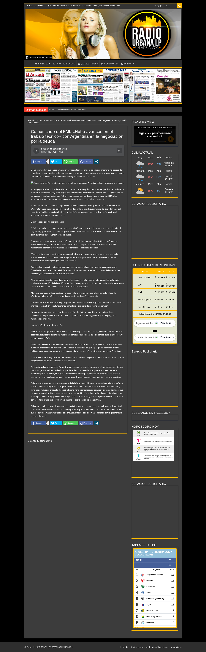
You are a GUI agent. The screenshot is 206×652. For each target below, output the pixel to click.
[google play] (161, 6)
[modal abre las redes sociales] (96, 161)
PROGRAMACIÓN (111, 64)
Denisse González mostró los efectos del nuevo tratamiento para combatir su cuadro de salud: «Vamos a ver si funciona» (98, 109)
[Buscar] (179, 5)
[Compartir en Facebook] (38, 161)
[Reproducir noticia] (36, 151)
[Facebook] (155, 6)
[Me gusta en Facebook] (86, 161)
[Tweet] (56, 161)
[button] (178, 85)
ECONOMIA (42, 120)
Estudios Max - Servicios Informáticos (165, 647)
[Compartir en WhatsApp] (70, 161)
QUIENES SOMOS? (89, 64)
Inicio (32, 120)
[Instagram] (158, 6)
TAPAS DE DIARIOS (65, 64)
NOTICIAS (43, 64)
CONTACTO (129, 64)
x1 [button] (119, 150)
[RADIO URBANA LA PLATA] (103, 34)
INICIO (30, 63)
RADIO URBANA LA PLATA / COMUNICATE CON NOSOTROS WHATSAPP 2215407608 (85, 6)
